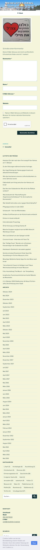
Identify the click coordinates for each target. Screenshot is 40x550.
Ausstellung (30, 467)
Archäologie (18, 467)
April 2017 (6, 375)
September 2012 (8, 439)
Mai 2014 (6, 409)
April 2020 (6, 337)
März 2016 (6, 386)
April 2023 (6, 322)
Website (5, 103)
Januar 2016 (7, 390)
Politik (7, 487)
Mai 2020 (6, 333)
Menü (21, 13)
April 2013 (6, 420)
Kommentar (7, 59)
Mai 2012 (6, 447)
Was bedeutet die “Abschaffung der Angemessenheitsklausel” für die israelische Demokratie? (17, 197)
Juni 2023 (6, 314)
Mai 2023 (6, 318)
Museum (8, 484)
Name (5, 84)
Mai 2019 (6, 345)
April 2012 (6, 451)
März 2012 (6, 454)
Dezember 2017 (8, 360)
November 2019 (8, 341)
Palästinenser (27, 484)
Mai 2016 (6, 383)
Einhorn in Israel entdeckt (11, 218)
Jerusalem (8, 480)
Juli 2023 (6, 311)
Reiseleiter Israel (20, 3)
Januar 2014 (7, 417)
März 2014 (6, 413)
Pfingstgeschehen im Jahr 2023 (13, 207)
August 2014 (7, 401)
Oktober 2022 (7, 330)
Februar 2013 (7, 428)
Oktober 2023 (7, 303)
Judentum (20, 480)
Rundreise (17, 487)
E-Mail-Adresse (8, 94)
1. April (7, 467)
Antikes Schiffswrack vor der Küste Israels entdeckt (20, 214)
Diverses (21, 470)
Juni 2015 (6, 394)
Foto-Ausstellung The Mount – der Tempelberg (18, 271)
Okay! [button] (34, 543)
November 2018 (8, 356)
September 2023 (8, 307)
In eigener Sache (10, 477)
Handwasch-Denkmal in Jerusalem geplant (17, 249)
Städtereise (28, 487)
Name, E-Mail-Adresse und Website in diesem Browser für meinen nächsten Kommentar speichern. (19, 115)
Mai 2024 (6, 295)
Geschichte (25, 473)
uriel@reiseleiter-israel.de (11, 522)
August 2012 (7, 443)
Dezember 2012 (8, 436)
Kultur (30, 480)
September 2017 (8, 364)
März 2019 (6, 352)
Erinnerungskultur (11, 473)
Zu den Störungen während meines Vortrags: (17, 166)
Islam (22, 477)
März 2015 (6, 398)
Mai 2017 (6, 371)
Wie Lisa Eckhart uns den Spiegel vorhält (16, 235)
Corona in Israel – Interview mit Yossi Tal (16, 239)
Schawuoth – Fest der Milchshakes (14, 210)
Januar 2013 (7, 432)
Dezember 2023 (8, 299)
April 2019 (6, 349)
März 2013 (6, 424)
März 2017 (6, 379)
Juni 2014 (6, 405)
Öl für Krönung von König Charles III (14, 226)
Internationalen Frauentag (11, 222)
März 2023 (6, 326)
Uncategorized (19, 491)
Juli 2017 (5, 367)
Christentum (9, 470)
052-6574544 (7, 517)
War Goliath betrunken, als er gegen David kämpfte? (20, 203)
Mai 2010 (6, 458)
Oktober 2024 (7, 292)
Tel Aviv (7, 491)
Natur (17, 484)
